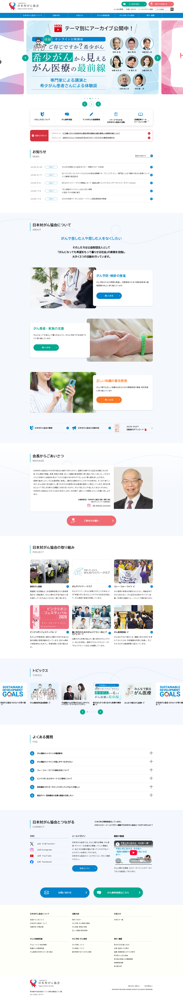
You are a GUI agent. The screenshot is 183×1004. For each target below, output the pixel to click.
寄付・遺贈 (150, 15)
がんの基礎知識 (103, 15)
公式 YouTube (44, 856)
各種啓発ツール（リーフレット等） (140, 121)
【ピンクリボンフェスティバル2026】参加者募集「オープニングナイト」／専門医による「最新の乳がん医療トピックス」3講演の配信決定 (106, 175)
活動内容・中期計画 (36, 927)
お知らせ (79, 15)
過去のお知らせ (140, 156)
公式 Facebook (44, 862)
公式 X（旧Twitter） (46, 844)
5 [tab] (95, 98)
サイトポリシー (149, 986)
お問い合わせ (131, 9)
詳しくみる (109, 296)
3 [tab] (90, 98)
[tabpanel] (91, 57)
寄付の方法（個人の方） (122, 944)
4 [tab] (92, 98)
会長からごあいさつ (37, 919)
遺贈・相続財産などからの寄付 (124, 952)
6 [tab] (98, 98)
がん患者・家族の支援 (79, 927)
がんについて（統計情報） (38, 944)
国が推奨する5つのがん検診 (82, 952)
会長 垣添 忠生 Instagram (101, 505)
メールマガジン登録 (145, 9)
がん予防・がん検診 (126, 15)
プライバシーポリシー (134, 986)
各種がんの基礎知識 (37, 948)
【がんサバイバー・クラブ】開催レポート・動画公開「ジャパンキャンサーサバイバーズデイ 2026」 (99, 183)
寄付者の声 (118, 966)
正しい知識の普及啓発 (79, 930)
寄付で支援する (161, 4)
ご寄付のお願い (91, 521)
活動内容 (56, 15)
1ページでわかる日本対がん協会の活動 (116, 121)
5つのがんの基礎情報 (91, 119)
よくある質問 (118, 9)
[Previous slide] (82, 711)
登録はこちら (85, 868)
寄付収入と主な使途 (121, 955)
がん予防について (78, 944)
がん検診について (78, 948)
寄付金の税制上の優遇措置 (123, 959)
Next (158, 58)
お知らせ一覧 (118, 919)
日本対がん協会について (32, 15)
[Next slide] (100, 711)
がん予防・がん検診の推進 (81, 923)
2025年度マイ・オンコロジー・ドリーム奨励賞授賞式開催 (84, 199)
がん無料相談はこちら (118, 893)
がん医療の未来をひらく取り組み (41, 952)
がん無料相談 (134, 4)
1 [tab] (84, 98)
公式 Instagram (44, 850)
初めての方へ (76, 919)
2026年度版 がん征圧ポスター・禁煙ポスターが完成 (83, 167)
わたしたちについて (42, 119)
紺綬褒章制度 (118, 962)
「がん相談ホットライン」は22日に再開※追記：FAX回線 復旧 (77, 191)
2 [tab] (87, 98)
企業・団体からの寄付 (121, 948)
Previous (25, 58)
